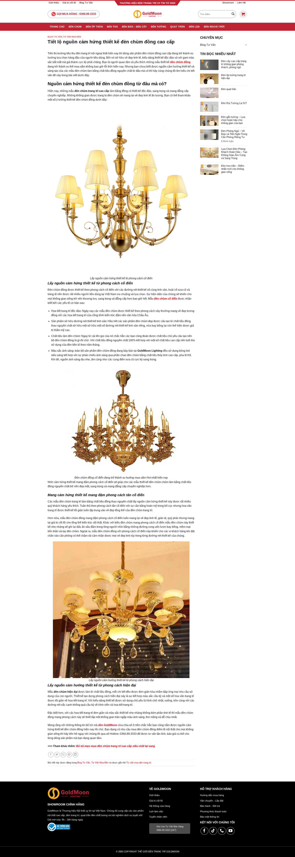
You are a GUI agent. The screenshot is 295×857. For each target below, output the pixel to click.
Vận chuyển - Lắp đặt (211, 800)
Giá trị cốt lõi (69, 2)
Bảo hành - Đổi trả (210, 806)
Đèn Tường (158, 26)
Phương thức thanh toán (213, 811)
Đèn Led (194, 26)
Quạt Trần (177, 26)
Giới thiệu (54, 2)
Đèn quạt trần (228, 89)
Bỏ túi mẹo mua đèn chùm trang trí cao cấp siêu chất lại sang (115, 746)
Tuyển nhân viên (158, 816)
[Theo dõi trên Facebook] (204, 831)
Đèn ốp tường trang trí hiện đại (233, 77)
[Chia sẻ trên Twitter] (57, 754)
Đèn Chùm (75, 26)
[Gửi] (233, 14)
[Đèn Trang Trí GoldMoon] (147, 14)
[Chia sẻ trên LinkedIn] (75, 754)
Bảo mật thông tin (209, 816)
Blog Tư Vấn (86, 2)
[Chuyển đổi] (246, 45)
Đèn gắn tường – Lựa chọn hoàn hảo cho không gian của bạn (233, 120)
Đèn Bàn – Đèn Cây (134, 26)
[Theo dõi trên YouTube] (231, 831)
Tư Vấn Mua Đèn (72, 37)
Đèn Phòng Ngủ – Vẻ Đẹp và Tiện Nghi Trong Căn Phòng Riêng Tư (234, 134)
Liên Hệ (241, 2)
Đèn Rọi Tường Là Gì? (234, 103)
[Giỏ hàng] (243, 14)
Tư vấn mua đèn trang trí (138, 762)
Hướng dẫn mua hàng (212, 795)
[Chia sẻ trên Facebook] (51, 754)
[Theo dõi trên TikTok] (213, 831)
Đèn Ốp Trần (94, 26)
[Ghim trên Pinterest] (69, 754)
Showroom (228, 2)
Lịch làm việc (156, 811)
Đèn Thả (112, 26)
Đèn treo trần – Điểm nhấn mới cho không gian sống (232, 168)
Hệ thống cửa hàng (159, 806)
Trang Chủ (57, 26)
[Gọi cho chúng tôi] (222, 831)
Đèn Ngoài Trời (214, 26)
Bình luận (227, 141)
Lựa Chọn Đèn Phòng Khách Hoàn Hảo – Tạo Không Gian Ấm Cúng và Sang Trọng (234, 153)
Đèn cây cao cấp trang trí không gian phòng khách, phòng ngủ (233, 64)
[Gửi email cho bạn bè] (63, 754)
